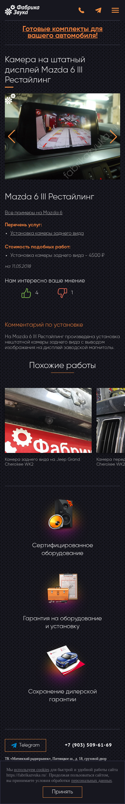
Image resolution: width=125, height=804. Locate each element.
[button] (11, 136)
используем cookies (31, 769)
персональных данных (91, 780)
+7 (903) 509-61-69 (88, 745)
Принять (62, 792)
